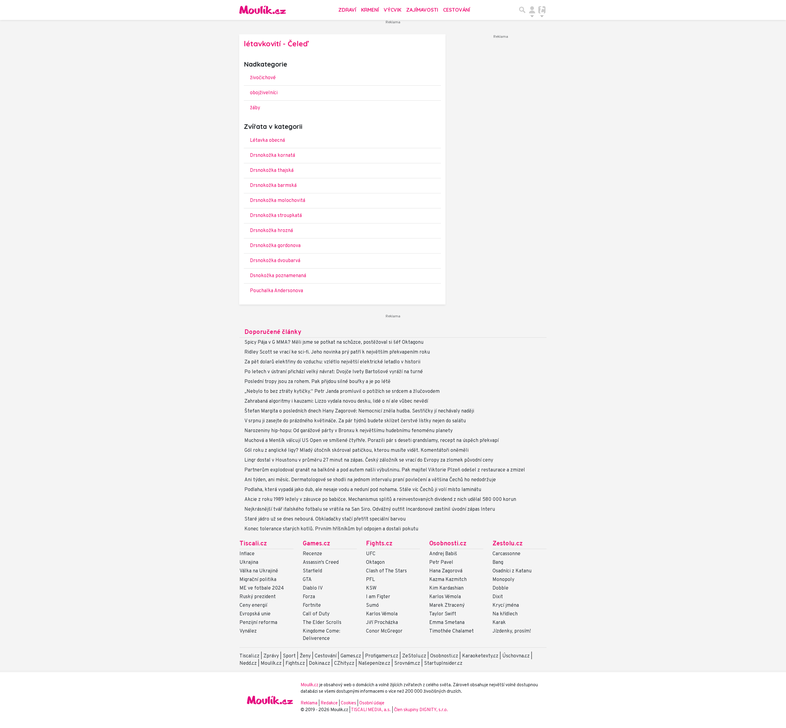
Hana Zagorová (445, 571)
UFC (370, 554)
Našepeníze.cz (374, 663)
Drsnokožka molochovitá (277, 201)
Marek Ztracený (447, 605)
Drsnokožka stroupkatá (276, 216)
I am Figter (378, 597)
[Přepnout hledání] (522, 9)
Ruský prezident (257, 597)
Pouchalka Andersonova (276, 291)
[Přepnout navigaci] (532, 9)
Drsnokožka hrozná (271, 231)
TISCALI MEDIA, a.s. (371, 710)
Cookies (348, 703)
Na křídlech (505, 614)
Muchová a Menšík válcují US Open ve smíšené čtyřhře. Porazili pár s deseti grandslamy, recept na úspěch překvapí (371, 441)
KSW (371, 588)
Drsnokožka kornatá (272, 156)
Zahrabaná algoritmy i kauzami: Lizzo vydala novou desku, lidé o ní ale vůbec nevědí (336, 401)
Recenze (312, 554)
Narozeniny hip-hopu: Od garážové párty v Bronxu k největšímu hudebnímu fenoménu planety (348, 431)
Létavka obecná (267, 140)
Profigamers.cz (381, 656)
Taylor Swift (442, 614)
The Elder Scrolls (322, 623)
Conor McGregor (384, 631)
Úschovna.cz (516, 656)
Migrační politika (257, 580)
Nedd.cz (248, 663)
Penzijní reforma (258, 623)
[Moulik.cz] (262, 9)
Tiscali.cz (253, 544)
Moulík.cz (271, 663)
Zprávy (271, 656)
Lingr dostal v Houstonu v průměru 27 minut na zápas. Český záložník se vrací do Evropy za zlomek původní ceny (368, 460)
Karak (499, 623)
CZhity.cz (344, 663)
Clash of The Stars (386, 571)
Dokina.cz (319, 663)
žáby (255, 108)
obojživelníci (264, 93)
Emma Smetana (447, 623)
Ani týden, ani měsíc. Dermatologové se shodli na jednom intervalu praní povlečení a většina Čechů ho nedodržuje (370, 480)
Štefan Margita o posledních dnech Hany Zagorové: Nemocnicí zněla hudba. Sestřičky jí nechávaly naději (359, 411)
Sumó (372, 605)
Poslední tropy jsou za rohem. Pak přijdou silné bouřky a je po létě (317, 382)
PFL (370, 580)
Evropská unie (254, 614)
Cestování (456, 10)
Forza (309, 597)
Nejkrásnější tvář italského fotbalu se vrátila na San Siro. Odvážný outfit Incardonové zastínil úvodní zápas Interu (369, 509)
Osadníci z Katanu (511, 571)
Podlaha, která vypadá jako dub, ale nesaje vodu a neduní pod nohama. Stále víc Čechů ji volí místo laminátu (362, 490)
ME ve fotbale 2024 (261, 588)
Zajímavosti (422, 10)
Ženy (305, 656)
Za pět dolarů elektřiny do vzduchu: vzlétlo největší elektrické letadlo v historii (332, 362)
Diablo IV (313, 588)
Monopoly (503, 580)
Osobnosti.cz (447, 544)
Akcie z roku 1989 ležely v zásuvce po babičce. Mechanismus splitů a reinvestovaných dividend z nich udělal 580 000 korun (380, 500)
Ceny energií (253, 605)
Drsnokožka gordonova (275, 246)
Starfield (312, 571)
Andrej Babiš (443, 554)
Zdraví (347, 10)
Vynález (248, 631)
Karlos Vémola (382, 614)
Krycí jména (505, 605)
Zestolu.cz (507, 544)
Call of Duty (316, 614)
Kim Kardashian (446, 588)
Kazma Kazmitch (448, 580)
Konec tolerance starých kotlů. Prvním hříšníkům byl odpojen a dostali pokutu (331, 529)
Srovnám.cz (407, 663)
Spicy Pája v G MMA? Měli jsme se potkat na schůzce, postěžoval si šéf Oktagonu (333, 342)
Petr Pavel (441, 563)
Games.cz (316, 544)
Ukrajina (248, 563)
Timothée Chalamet (451, 631)
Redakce (329, 703)
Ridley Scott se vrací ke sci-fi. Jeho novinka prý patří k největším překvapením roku (337, 352)
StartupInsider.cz (443, 663)
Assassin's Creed (321, 563)
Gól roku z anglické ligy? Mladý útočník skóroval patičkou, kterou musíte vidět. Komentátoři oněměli (356, 450)
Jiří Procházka (382, 623)
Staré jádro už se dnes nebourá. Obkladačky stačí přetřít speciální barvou (325, 519)
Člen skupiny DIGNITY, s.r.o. (421, 710)
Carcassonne (506, 554)
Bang (497, 563)
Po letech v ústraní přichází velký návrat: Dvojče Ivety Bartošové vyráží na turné (333, 372)
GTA (307, 580)
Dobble (500, 588)
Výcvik (392, 10)
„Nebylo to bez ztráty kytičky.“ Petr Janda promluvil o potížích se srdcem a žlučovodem (342, 392)
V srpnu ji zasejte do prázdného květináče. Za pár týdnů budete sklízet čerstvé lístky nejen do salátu (355, 421)
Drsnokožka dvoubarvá (275, 261)
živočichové (263, 78)
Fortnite (312, 605)
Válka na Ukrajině (258, 571)
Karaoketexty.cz (480, 656)
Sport (289, 656)
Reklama (309, 703)
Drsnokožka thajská (272, 171)
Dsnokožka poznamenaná (278, 276)
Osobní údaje (371, 703)
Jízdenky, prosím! (511, 631)
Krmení (370, 10)
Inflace (247, 554)
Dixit (497, 597)
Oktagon (375, 563)
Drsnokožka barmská (273, 186)
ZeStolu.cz (414, 656)
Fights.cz (379, 544)
